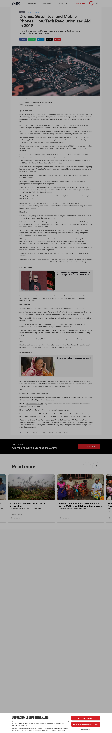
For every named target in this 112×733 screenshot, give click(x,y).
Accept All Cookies (86, 718)
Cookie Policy (85, 729)
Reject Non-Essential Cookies (85, 724)
